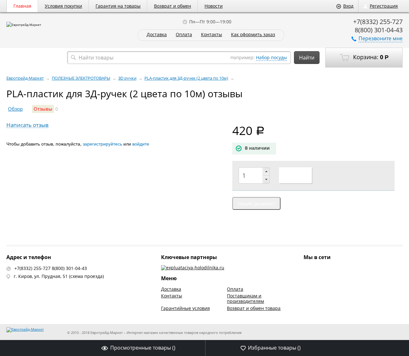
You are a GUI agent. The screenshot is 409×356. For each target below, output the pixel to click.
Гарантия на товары (118, 6)
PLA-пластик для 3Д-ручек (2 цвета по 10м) (186, 78)
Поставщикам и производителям (245, 298)
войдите (140, 143)
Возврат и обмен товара (254, 308)
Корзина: (370, 57)
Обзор (15, 109)
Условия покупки (63, 6)
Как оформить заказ (253, 34)
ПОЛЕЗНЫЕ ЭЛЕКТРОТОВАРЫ (81, 78)
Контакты (211, 34)
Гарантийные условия (185, 308)
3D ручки (127, 78)
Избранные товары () (274, 347)
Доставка (157, 34)
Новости (213, 6)
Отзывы (43, 109)
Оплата (184, 34)
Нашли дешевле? (256, 204)
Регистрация (384, 6)
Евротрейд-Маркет (25, 78)
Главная (22, 6)
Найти (306, 57)
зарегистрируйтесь (102, 143)
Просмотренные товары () (142, 347)
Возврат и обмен (172, 6)
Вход (348, 6)
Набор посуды (271, 57)
